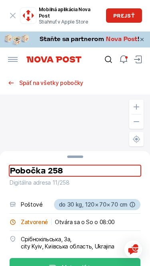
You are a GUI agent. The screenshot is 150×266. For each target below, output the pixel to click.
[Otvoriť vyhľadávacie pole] (108, 59)
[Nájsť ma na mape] (136, 139)
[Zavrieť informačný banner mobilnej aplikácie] (13, 15)
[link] (75, 39)
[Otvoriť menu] (13, 59)
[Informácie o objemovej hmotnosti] (132, 204)
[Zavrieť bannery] (142, 39)
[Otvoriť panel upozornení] (124, 59)
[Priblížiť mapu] (136, 107)
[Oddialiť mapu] (136, 121)
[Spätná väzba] (133, 249)
